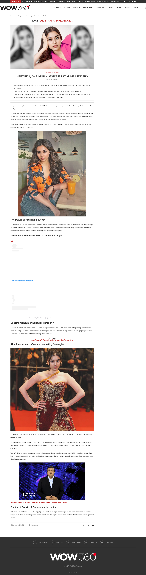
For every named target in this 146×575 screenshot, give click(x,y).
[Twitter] (127, 1)
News (111, 8)
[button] (22, 1)
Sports (128, 8)
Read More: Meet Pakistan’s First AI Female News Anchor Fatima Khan (38, 503)
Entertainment (88, 8)
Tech (119, 8)
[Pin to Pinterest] (90, 525)
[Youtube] (135, 1)
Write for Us (71, 1)
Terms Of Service (103, 1)
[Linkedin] (132, 1)
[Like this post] (83, 525)
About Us (62, 1)
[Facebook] (124, 1)
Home (12, 16)
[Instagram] (129, 1)
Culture (67, 8)
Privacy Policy (90, 1)
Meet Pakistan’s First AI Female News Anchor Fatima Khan (52, 340)
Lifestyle (76, 8)
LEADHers (57, 8)
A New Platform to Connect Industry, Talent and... (44, 1)
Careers (80, 1)
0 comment (34, 525)
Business (100, 8)
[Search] (145, 8)
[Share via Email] (93, 525)
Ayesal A (55, 79)
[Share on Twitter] (88, 525)
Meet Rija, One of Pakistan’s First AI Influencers (52, 76)
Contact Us (115, 1)
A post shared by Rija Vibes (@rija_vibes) (39, 318)
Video (136, 8)
